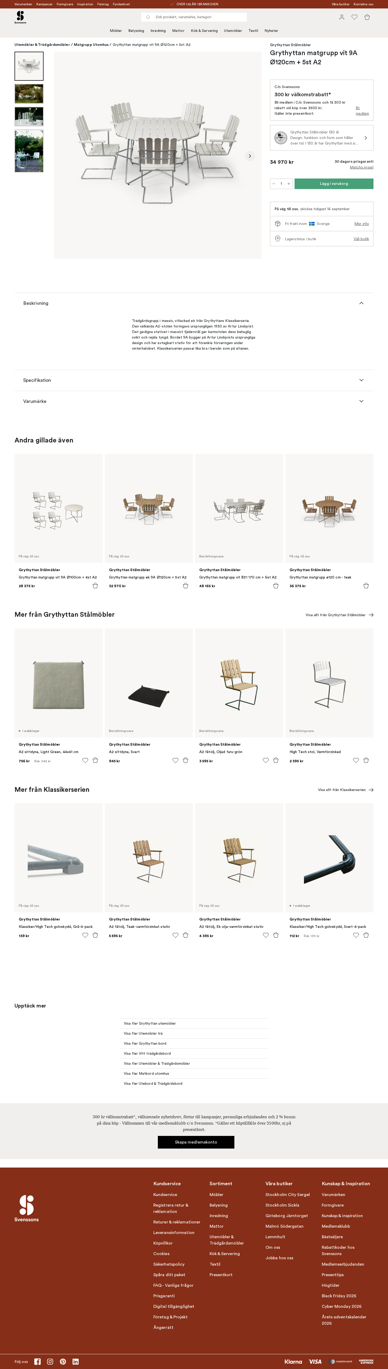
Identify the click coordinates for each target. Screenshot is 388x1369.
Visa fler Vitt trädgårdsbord (147, 1053)
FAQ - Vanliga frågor (173, 1285)
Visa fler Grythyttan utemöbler (150, 1023)
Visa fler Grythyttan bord (145, 1043)
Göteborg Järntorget (287, 1215)
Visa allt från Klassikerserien (342, 790)
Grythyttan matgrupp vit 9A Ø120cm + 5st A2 (152, 45)
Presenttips (333, 1274)
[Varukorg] (367, 17)
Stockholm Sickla (283, 1205)
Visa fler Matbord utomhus (146, 1074)
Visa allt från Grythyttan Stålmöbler (336, 615)
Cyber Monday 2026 (342, 1306)
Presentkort (221, 1274)
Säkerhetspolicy (169, 1264)
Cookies (161, 1253)
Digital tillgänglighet (173, 1306)
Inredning (158, 31)
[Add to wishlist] (85, 760)
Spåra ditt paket (169, 1274)
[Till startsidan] (20, 17)
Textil (253, 31)
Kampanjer (44, 4)
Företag (103, 4)
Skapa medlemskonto (196, 1142)
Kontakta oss (363, 4)
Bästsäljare (332, 1237)
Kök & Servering (204, 31)
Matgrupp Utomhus (91, 44)
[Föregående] (65, 156)
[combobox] (194, 17)
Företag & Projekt (170, 1317)
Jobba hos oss (279, 1258)
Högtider (331, 1285)
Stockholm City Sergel (288, 1194)
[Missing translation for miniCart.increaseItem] (288, 184)
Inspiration (85, 4)
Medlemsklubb (336, 1226)
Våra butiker (340, 4)
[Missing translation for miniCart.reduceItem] (273, 184)
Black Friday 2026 (339, 1296)
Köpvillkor (163, 1243)
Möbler (116, 31)
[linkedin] (75, 1361)
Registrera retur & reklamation (170, 1208)
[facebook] (37, 1361)
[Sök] (148, 17)
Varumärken (23, 4)
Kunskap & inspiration (342, 1215)
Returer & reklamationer (176, 1222)
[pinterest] (63, 1361)
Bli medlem (362, 110)
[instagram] (50, 1361)
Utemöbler (233, 31)
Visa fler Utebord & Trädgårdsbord (153, 1084)
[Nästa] (250, 156)
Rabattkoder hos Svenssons (338, 1250)
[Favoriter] (354, 17)
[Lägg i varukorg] (95, 585)
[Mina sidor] (341, 17)
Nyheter (271, 31)
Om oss (273, 1247)
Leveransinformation (174, 1232)
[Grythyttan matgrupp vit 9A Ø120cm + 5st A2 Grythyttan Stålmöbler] (158, 155)
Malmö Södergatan (285, 1226)
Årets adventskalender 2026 (344, 1320)
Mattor (178, 31)
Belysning (136, 31)
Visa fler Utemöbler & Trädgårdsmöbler (157, 1064)
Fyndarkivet (121, 4)
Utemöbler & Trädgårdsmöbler (42, 44)
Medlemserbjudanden (343, 1264)
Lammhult (275, 1237)
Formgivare (65, 4)
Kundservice (165, 1194)
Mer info (361, 223)
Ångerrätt (163, 1327)
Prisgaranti (164, 1296)
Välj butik (361, 238)
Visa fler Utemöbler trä (143, 1033)
